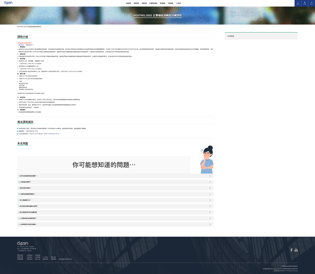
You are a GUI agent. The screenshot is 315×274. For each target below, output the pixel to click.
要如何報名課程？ (25, 188)
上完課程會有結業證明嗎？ (28, 218)
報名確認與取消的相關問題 (28, 212)
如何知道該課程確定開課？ (28, 176)
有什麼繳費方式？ (25, 200)
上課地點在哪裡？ (25, 182)
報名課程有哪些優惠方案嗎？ (28, 206)
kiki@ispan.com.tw (54, 133)
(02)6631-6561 (33, 133)
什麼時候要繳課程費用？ (27, 194)
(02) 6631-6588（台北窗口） (27, 246)
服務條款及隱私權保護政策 (290, 266)
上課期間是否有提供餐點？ (28, 224)
